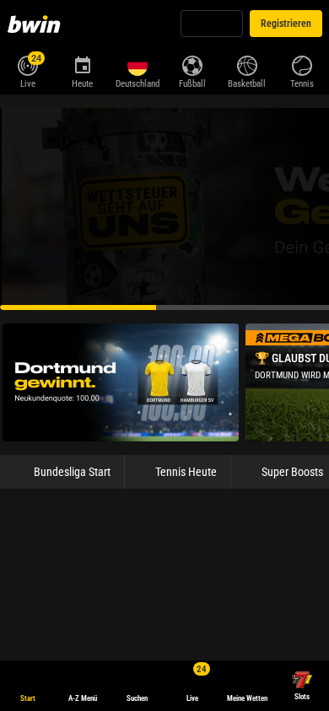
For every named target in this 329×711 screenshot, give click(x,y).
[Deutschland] (137, 66)
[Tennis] (301, 64)
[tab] (51, 551)
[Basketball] (246, 64)
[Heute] (82, 64)
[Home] (37, 23)
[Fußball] (191, 64)
